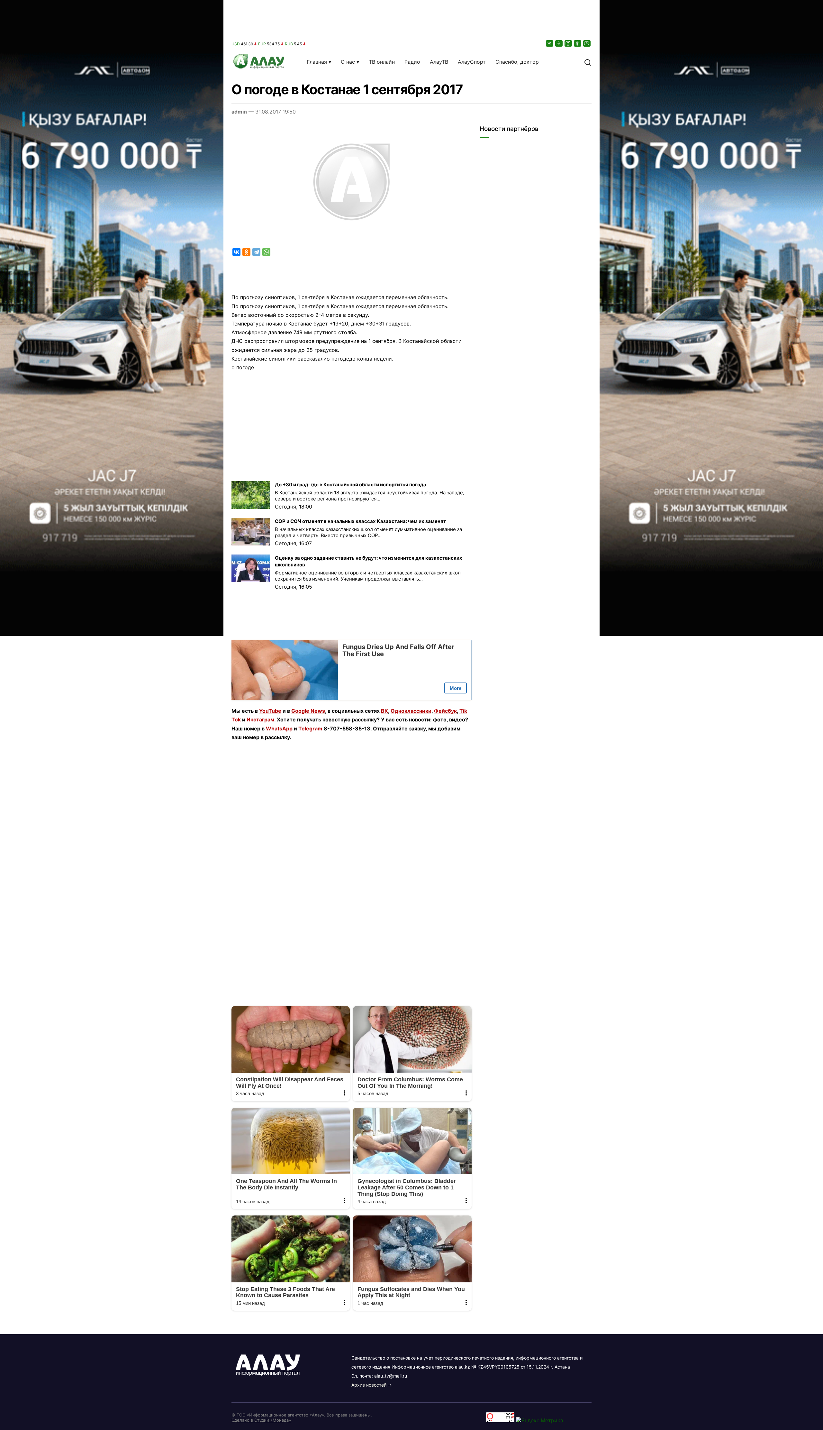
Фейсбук (445, 711)
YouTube (270, 711)
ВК (384, 711)
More (455, 688)
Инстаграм (260, 719)
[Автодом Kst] (111, 715)
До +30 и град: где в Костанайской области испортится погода (350, 484)
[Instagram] (568, 43)
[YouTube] (587, 43)
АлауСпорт (472, 62)
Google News (308, 711)
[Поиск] (588, 61)
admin (239, 111)
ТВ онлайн (382, 62)
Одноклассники (411, 711)
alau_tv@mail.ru (390, 1376)
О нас (348, 62)
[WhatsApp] (266, 252)
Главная (317, 62)
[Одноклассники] (559, 43)
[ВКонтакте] (550, 43)
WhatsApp (279, 728)
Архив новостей (368, 1385)
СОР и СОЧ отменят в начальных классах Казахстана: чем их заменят (360, 521)
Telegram (310, 728)
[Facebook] (578, 43)
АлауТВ (439, 62)
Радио (412, 62)
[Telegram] (256, 252)
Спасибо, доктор (517, 62)
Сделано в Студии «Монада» (261, 1420)
